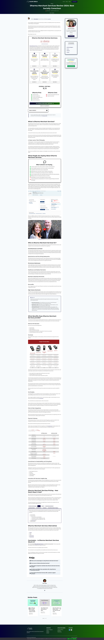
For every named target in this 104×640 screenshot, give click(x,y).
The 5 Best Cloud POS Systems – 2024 (44, 609)
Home (64, 1)
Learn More (71, 34)
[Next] (60, 608)
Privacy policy (74, 638)
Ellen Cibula (48, 10)
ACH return (33, 520)
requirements (41, 398)
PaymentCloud (31, 536)
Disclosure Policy (44, 115)
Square (30, 532)
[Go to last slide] (29, 608)
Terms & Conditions (60, 629)
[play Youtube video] (44, 229)
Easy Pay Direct (31, 535)
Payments (52, 3)
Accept (68, 638)
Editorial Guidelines (74, 637)
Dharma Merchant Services (41, 38)
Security (68, 52)
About (67, 1)
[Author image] (45, 10)
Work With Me (75, 1)
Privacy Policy (60, 631)
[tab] (32, 506)
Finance (47, 630)
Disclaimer (59, 630)
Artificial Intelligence (70, 47)
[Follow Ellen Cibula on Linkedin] (44, 590)
